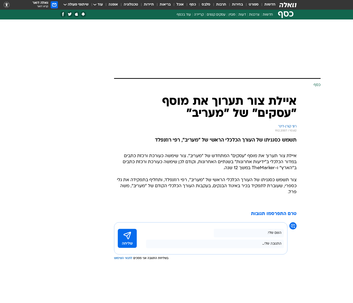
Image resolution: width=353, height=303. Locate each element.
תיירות (149, 4)
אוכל (180, 4)
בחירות (237, 4)
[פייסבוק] (63, 14)
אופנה (113, 4)
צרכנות (254, 14)
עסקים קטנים (216, 14)
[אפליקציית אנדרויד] (83, 14)
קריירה (199, 14)
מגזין (232, 14)
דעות (242, 14)
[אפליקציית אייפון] (76, 14)
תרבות (221, 4)
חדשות (269, 4)
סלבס (206, 4)
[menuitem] (267, 4)
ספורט (254, 4)
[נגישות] (7, 5)
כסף (192, 4)
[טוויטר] (70, 14)
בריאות (165, 4)
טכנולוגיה (131, 4)
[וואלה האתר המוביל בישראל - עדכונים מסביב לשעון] (288, 4)
